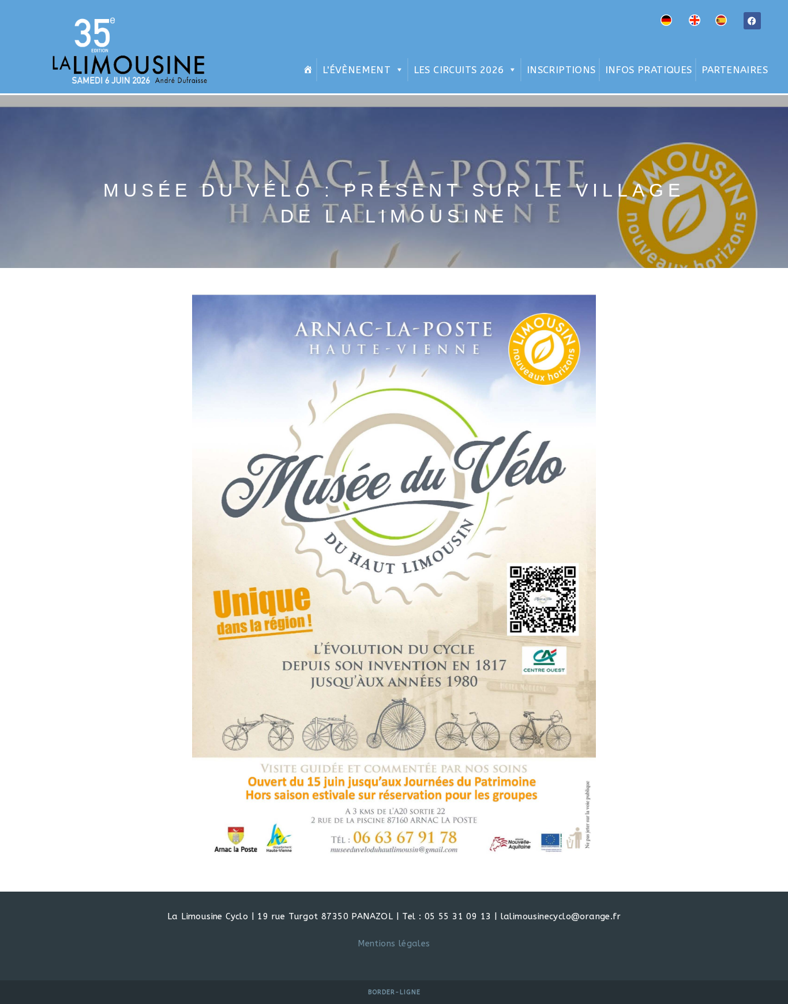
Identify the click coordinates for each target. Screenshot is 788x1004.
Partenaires (734, 70)
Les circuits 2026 (459, 70)
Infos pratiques (648, 70)
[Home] (306, 69)
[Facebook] (752, 20)
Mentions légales (394, 943)
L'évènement (356, 70)
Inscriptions (561, 70)
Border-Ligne (394, 992)
